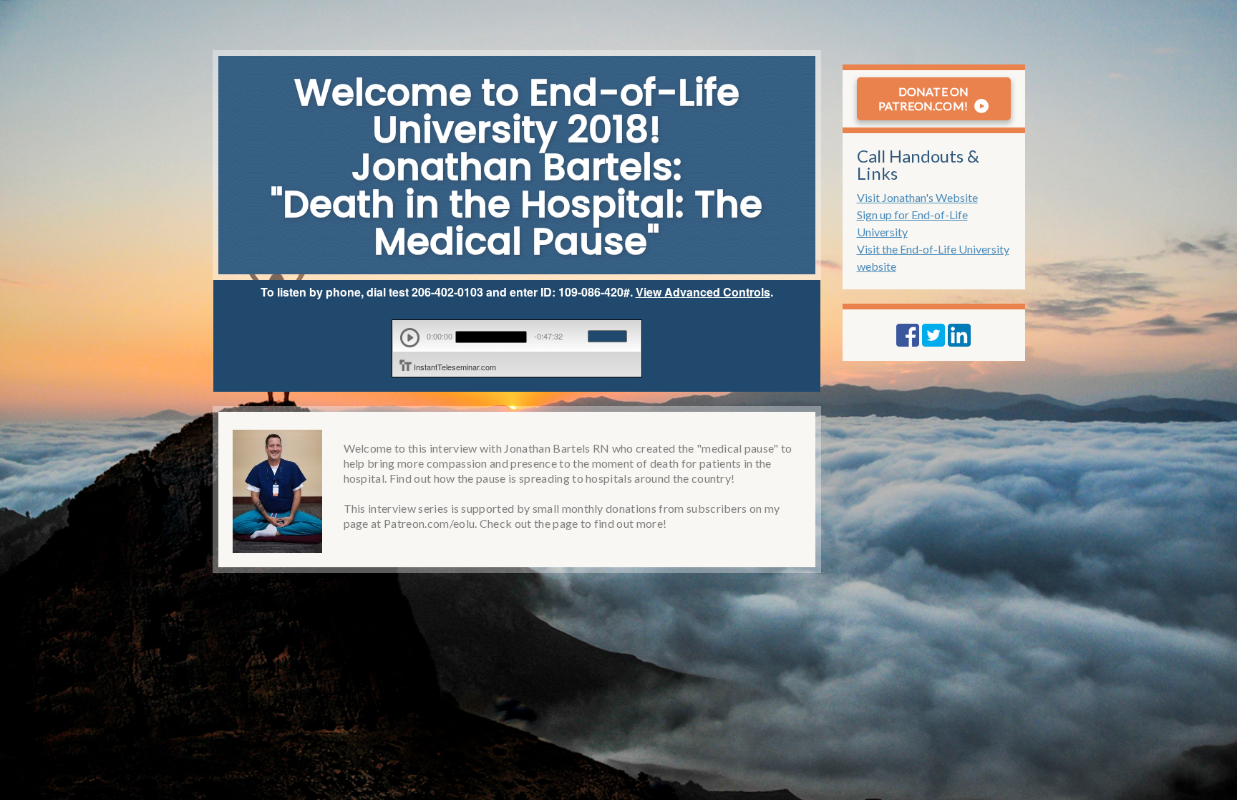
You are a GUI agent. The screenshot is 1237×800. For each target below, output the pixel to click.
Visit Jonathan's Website (917, 197)
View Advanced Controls (703, 292)
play (409, 337)
